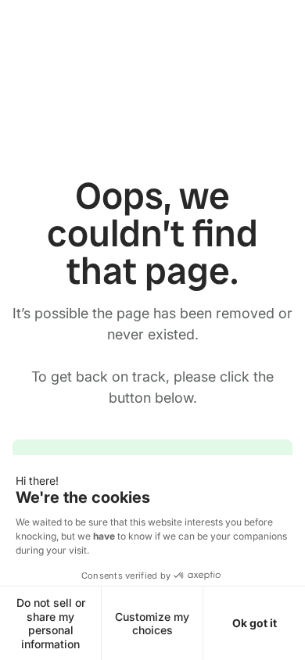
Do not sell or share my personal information (50, 623)
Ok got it (254, 623)
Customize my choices (152, 623)
